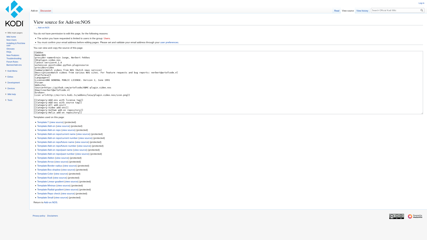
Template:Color (45, 173)
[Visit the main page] (14, 13)
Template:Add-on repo (49, 130)
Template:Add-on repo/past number (56, 153)
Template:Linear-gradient (50, 181)
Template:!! (43, 122)
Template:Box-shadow (49, 169)
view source (56, 122)
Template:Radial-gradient (50, 189)
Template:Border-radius (49, 165)
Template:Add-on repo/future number (56, 145)
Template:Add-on (46, 126)
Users (107, 38)
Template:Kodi (44, 177)
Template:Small (45, 197)
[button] (15, 33)
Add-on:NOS (43, 27)
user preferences (169, 42)
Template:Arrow (45, 161)
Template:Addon (45, 157)
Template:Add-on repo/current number (57, 138)
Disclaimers (52, 216)
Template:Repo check (48, 193)
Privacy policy (39, 216)
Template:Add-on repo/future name (55, 142)
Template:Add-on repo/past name (55, 149)
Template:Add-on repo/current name (56, 134)
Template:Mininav (46, 185)
